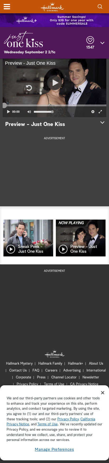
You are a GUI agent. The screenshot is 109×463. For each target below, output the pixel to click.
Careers (51, 370)
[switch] (29, 111)
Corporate (23, 377)
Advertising (72, 370)
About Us (96, 363)
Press (41, 377)
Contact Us (18, 370)
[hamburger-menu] (7, 6)
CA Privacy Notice (84, 384)
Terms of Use (54, 384)
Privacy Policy (27, 384)
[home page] (52, 6)
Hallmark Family (50, 363)
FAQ (36, 370)
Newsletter (91, 377)
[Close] (102, 392)
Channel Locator (64, 377)
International (96, 370)
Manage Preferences (54, 450)
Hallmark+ (75, 363)
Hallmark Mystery (19, 363)
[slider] (54, 105)
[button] (28, 87)
